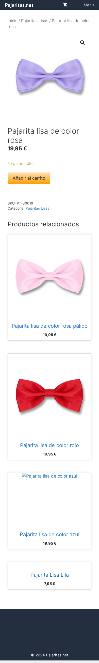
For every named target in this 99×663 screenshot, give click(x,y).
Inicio (13, 20)
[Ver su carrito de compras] (65, 5)
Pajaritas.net (19, 5)
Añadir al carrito (29, 178)
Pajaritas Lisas (34, 20)
